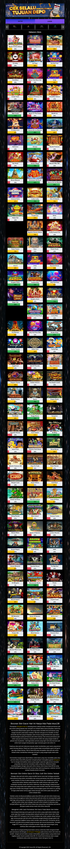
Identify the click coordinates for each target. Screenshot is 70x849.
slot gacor (57, 760)
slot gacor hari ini (22, 726)
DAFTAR (20, 21)
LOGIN (49, 21)
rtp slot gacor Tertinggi (33, 832)
